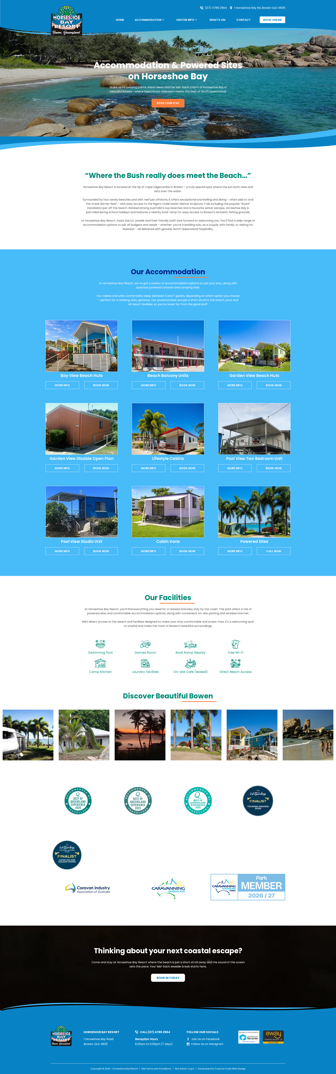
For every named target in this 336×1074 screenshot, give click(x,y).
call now (273, 551)
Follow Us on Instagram (207, 1044)
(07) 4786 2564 (216, 8)
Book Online (272, 20)
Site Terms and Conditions (156, 1068)
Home (120, 20)
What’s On (217, 20)
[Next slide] (330, 735)
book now (101, 385)
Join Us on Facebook (205, 1039)
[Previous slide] (5, 735)
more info (62, 385)
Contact (243, 20)
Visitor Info (185, 20)
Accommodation (148, 20)
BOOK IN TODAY (168, 978)
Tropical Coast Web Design (230, 1068)
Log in (191, 1068)
